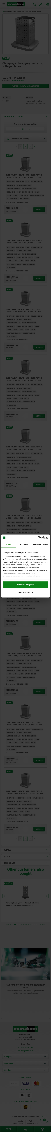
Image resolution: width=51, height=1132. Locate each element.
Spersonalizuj (24, 592)
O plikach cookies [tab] (40, 544)
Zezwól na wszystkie (25, 584)
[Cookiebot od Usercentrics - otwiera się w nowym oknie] (38, 537)
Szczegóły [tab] (24, 544)
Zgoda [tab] (8, 544)
